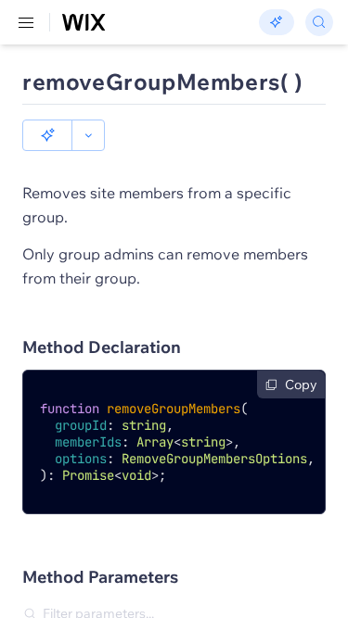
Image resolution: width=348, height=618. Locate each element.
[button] (47, 135)
